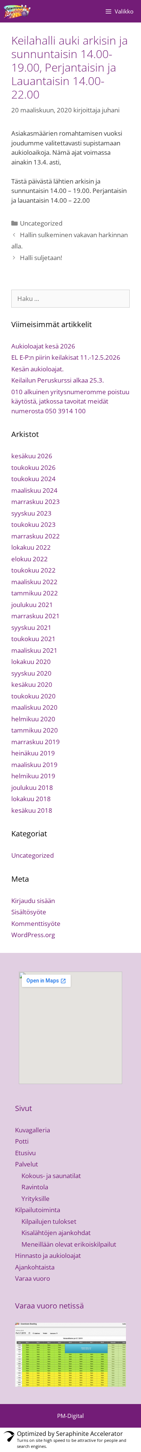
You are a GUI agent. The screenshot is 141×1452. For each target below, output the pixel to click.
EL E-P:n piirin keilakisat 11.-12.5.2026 (65, 357)
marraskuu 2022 (35, 536)
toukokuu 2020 (33, 696)
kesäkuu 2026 (31, 456)
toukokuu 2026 (33, 467)
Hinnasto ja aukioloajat (48, 1255)
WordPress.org (33, 934)
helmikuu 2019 (33, 776)
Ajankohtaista (35, 1267)
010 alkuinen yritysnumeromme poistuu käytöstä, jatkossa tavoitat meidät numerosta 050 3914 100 (70, 401)
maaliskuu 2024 (34, 490)
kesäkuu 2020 (31, 684)
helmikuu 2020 (33, 719)
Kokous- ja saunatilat (51, 1175)
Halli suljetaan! (41, 257)
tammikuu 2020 (34, 730)
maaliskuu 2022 (34, 581)
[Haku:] (70, 298)
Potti (22, 1141)
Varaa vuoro (32, 1278)
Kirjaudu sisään (33, 900)
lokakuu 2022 (31, 547)
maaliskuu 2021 (34, 650)
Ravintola (34, 1187)
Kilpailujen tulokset (48, 1221)
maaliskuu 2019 (34, 764)
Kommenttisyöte (36, 923)
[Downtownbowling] (18, 11)
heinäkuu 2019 (33, 753)
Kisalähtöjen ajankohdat (56, 1232)
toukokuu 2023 (33, 524)
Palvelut (26, 1164)
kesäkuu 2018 (31, 810)
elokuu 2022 (29, 559)
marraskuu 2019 (35, 741)
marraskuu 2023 (35, 501)
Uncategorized (41, 223)
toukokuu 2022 (33, 570)
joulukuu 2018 (32, 787)
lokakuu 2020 (31, 661)
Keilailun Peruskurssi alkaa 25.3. (57, 380)
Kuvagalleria (32, 1130)
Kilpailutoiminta (37, 1209)
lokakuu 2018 (31, 798)
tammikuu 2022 (34, 593)
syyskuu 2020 (31, 673)
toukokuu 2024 (33, 478)
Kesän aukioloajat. (37, 369)
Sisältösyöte (28, 912)
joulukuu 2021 (32, 604)
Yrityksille (35, 1198)
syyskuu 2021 (31, 627)
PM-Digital (70, 1415)
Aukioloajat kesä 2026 (43, 346)
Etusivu (25, 1152)
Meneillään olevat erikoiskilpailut (68, 1244)
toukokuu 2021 (33, 638)
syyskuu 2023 (31, 513)
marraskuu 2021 (35, 616)
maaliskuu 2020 (34, 707)
